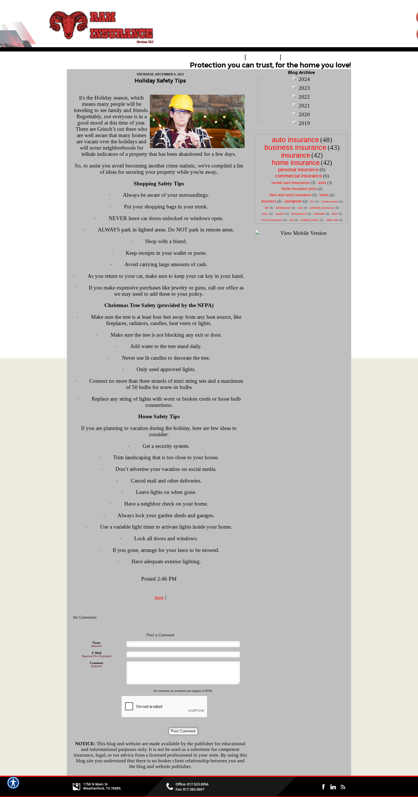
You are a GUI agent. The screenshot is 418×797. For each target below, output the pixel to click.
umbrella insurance (322, 207)
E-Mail (96, 653)
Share (159, 598)
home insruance (271, 219)
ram (300, 207)
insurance (295, 155)
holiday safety (310, 219)
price (265, 213)
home (324, 195)
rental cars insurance (290, 182)
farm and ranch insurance (290, 195)
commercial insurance (298, 176)
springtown (293, 201)
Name (96, 642)
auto (322, 182)
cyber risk (332, 219)
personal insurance (298, 169)
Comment (96, 662)
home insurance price (299, 189)
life (267, 207)
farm (335, 213)
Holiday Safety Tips (160, 80)
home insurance (296, 162)
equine (279, 213)
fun (312, 201)
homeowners (330, 201)
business (268, 201)
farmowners (299, 213)
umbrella (319, 213)
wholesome (283, 207)
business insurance (295, 147)
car (291, 219)
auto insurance (295, 140)
